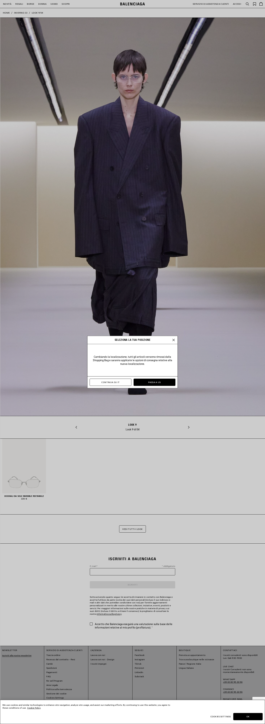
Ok (247, 716)
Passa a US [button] (154, 382)
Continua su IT (110, 382)
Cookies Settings (220, 716)
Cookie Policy (34, 707)
